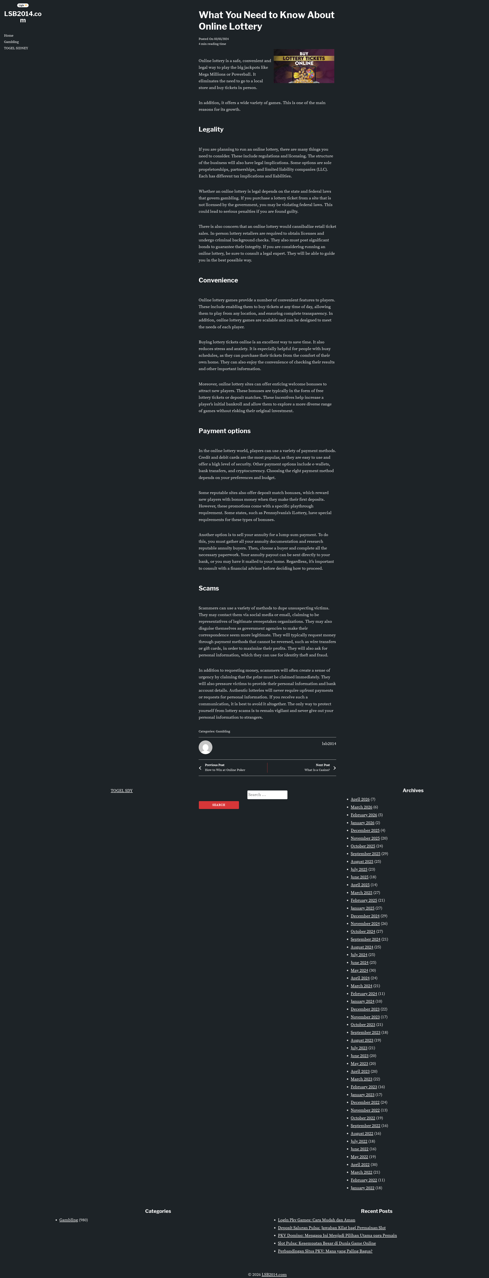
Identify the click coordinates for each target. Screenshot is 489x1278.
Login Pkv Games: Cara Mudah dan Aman (316, 1220)
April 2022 (360, 1164)
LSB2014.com (23, 17)
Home (8, 35)
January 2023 (362, 1094)
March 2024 (361, 985)
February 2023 (364, 1087)
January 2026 (362, 822)
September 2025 (365, 853)
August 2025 (362, 861)
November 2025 (365, 838)
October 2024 (363, 931)
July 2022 (359, 1141)
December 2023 (365, 1009)
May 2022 (359, 1156)
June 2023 (359, 1055)
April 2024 (360, 978)
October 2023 (363, 1024)
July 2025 (359, 869)
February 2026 (364, 815)
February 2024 (364, 993)
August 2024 (362, 947)
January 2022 (362, 1188)
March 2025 (361, 892)
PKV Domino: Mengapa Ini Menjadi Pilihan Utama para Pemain (337, 1235)
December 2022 (365, 1102)
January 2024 (362, 1001)
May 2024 (359, 970)
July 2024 (359, 954)
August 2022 (362, 1133)
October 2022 (363, 1118)
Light (22, 5)
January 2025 (362, 908)
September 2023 (365, 1032)
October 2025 (363, 846)
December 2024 (365, 916)
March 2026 (361, 807)
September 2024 (365, 939)
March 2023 (361, 1079)
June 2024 (359, 962)
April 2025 (360, 884)
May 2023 (359, 1063)
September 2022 (365, 1125)
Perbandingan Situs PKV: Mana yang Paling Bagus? (325, 1251)
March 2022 (361, 1172)
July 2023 (359, 1048)
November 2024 (365, 923)
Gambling (11, 42)
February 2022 (364, 1180)
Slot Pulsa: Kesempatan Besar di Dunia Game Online (327, 1243)
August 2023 (362, 1040)
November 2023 (365, 1017)
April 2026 (360, 799)
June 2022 (359, 1149)
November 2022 (365, 1110)
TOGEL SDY (122, 790)
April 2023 (360, 1071)
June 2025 (359, 877)
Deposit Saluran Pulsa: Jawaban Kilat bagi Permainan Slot (332, 1227)
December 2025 (365, 830)
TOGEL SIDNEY (16, 48)
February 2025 (364, 900)
